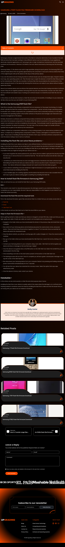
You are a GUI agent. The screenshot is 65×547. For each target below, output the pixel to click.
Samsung (4, 13)
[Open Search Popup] (60, 2)
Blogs (22, 523)
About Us (23, 526)
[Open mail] (58, 523)
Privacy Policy (24, 532)
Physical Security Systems (39, 529)
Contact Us (24, 529)
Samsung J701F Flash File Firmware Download (17, 396)
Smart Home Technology (39, 523)
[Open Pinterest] (56, 523)
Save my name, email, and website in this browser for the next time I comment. (26, 469)
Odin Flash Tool (7, 207)
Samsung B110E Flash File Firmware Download (17, 372)
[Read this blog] (32, 339)
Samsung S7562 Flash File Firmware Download (17, 419)
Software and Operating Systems (41, 532)
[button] (62, 48)
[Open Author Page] (32, 303)
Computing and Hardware (39, 526)
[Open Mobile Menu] (63, 2)
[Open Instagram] (53, 523)
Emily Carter (6, 343)
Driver (4, 205)
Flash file (5, 202)
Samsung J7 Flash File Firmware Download (16, 348)
